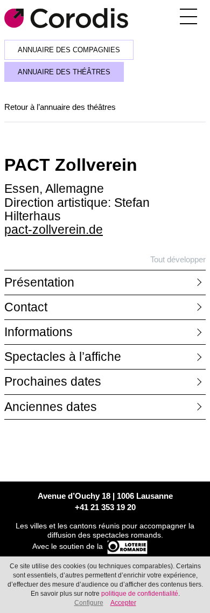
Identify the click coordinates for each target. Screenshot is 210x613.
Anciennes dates (50, 407)
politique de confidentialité (139, 593)
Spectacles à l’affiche (62, 357)
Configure (88, 603)
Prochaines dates (52, 381)
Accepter (123, 603)
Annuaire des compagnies (69, 50)
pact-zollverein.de (53, 229)
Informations (38, 332)
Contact (25, 307)
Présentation (39, 282)
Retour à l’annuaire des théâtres (60, 107)
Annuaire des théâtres (64, 72)
